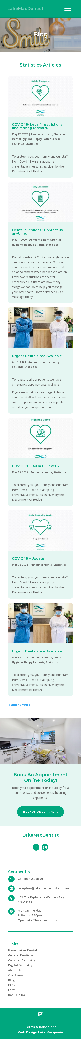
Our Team (15, 975)
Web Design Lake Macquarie (40, 1032)
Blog (11, 980)
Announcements (41, 134)
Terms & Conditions (40, 1027)
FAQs (11, 985)
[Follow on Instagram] (45, 847)
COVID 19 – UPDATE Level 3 (35, 466)
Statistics (32, 144)
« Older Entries (19, 705)
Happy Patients (44, 139)
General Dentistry (21, 955)
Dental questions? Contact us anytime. (37, 231)
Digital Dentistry (20, 965)
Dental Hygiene (22, 139)
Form (12, 990)
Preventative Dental (22, 950)
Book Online (17, 995)
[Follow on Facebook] (36, 847)
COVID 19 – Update (28, 559)
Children (59, 134)
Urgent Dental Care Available (37, 356)
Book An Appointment (40, 811)
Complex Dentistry (21, 960)
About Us (14, 970)
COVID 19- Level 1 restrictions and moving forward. (37, 126)
